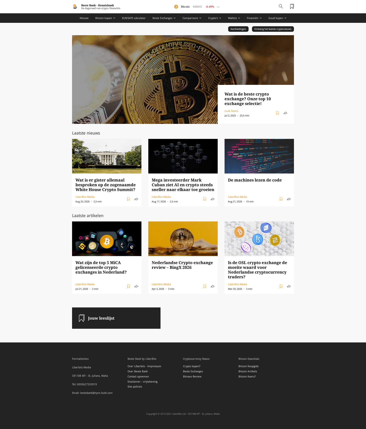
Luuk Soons (231, 110)
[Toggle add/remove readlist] (278, 113)
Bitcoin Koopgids (248, 366)
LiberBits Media (85, 196)
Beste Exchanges (162, 18)
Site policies (135, 386)
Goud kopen (275, 18)
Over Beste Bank (138, 371)
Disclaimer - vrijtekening (142, 381)
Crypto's (213, 18)
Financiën (252, 18)
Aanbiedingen (238, 29)
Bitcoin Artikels (247, 371)
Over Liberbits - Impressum (144, 366)
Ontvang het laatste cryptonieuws (272, 29)
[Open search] (281, 6)
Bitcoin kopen (103, 18)
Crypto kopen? (191, 366)
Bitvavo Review (192, 376)
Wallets (232, 18)
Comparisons (190, 18)
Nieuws (84, 18)
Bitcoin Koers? (247, 376)
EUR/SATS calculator (134, 18)
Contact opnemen (138, 376)
